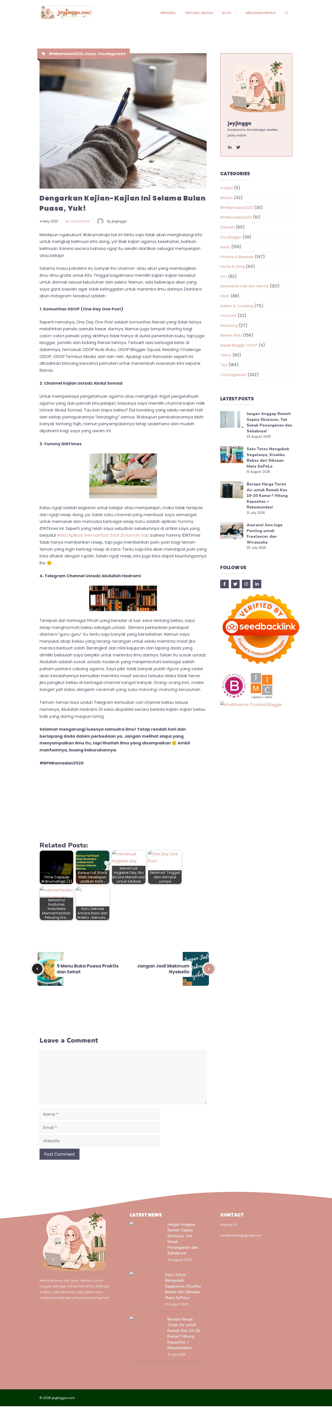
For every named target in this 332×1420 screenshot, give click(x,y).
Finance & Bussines (237, 256)
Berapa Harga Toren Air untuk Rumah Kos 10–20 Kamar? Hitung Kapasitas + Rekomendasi (267, 496)
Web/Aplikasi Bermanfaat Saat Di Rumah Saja (103, 535)
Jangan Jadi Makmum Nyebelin (163, 969)
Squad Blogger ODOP (238, 345)
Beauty (226, 197)
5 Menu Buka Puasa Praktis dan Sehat (88, 969)
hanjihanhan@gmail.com (241, 1235)
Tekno (225, 355)
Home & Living (232, 266)
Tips (223, 364)
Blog (226, 13)
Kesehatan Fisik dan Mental (244, 286)
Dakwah (227, 227)
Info (223, 276)
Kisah (224, 296)
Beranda (168, 13)
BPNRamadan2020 (66, 53)
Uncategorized (111, 53)
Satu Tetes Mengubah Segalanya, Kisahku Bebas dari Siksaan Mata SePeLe (183, 1286)
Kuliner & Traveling (236, 306)
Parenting (229, 325)
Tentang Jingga (199, 13)
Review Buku (231, 335)
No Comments (77, 221)
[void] (230, 147)
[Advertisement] (123, 804)
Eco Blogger (230, 237)
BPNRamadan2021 (236, 217)
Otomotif (228, 315)
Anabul (226, 188)
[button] (286, 13)
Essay (90, 53)
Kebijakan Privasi (260, 13)
